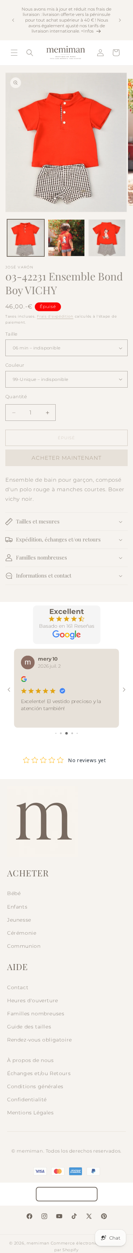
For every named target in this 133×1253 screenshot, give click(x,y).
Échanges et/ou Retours (39, 1073)
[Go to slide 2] (61, 733)
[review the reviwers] (24, 680)
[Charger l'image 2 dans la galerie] (66, 237)
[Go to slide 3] (66, 733)
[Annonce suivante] (120, 20)
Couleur (14, 365)
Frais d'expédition (55, 316)
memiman (38, 1243)
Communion (23, 946)
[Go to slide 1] (55, 733)
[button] (14, 52)
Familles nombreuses (35, 1013)
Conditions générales (35, 1086)
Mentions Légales (30, 1112)
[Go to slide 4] (72, 733)
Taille (11, 334)
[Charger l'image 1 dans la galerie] (25, 237)
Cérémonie (21, 933)
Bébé (14, 893)
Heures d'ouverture (32, 1000)
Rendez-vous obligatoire (39, 1040)
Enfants (17, 907)
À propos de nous (30, 1060)
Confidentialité (27, 1099)
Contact (17, 987)
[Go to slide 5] (77, 733)
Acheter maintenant (66, 457)
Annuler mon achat (67, 1194)
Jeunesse (19, 920)
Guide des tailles (29, 1026)
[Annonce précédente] (13, 20)
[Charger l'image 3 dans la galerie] (107, 237)
